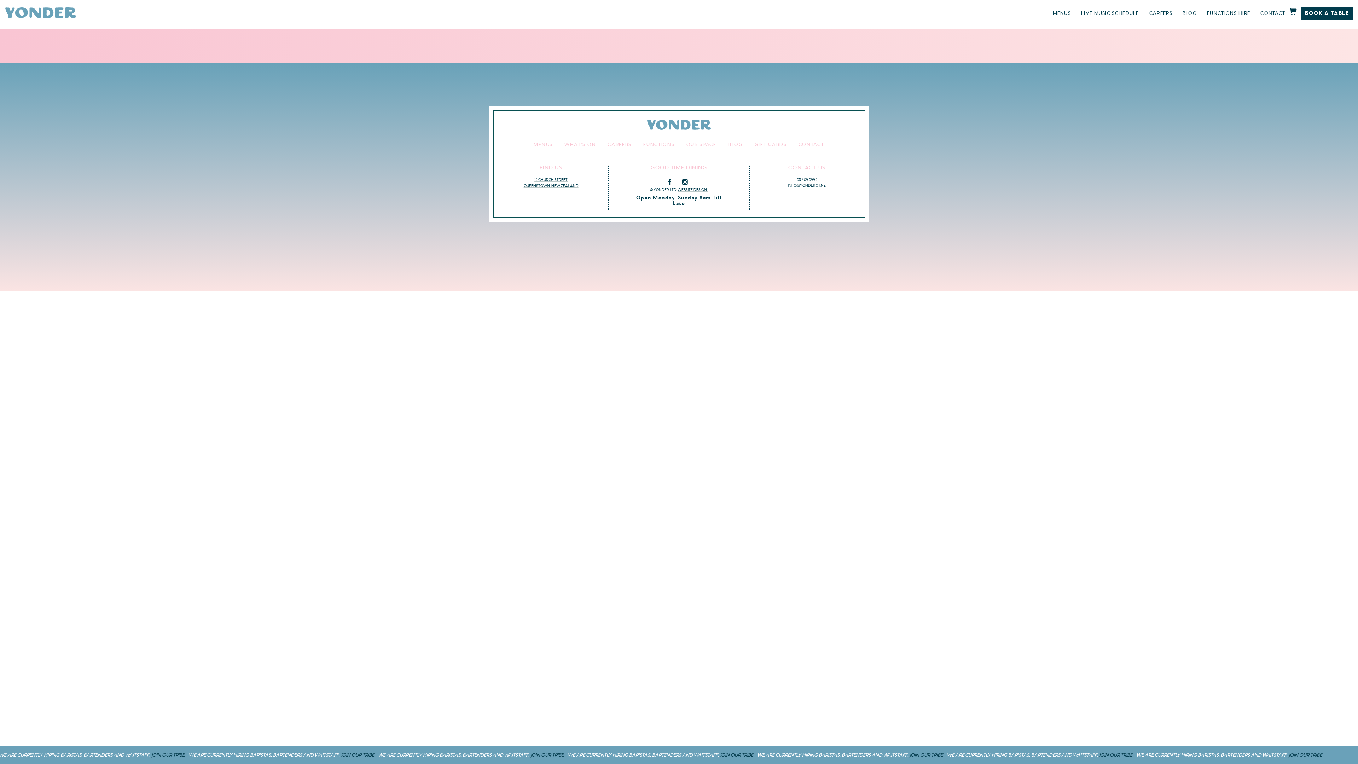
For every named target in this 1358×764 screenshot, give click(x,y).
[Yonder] (40, 16)
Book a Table (1327, 13)
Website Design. (693, 189)
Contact (1272, 13)
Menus (543, 144)
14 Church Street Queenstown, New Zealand (551, 183)
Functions (658, 144)
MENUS (1062, 13)
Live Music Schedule (1110, 13)
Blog (1190, 13)
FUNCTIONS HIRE (1228, 13)
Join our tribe (145, 755)
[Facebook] (669, 182)
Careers (1160, 13)
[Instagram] (684, 182)
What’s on (580, 144)
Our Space (701, 144)
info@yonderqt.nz (807, 185)
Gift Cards (771, 144)
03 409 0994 (807, 180)
